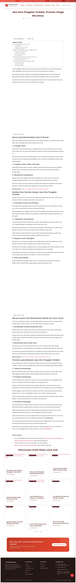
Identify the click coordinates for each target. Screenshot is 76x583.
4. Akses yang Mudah (18, 55)
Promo (57, 5)
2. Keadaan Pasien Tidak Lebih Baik (21, 47)
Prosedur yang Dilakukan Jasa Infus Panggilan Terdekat (23, 61)
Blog (53, 5)
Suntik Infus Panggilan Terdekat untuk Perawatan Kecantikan (35, 189)
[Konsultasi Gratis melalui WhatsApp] (72, 575)
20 (41, 531)
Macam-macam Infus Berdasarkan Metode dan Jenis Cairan (24, 56)
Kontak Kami (48, 5)
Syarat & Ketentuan (29, 574)
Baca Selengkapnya (10, 474)
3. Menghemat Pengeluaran (19, 48)
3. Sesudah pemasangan (19, 65)
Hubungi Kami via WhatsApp (59, 544)
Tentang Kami (29, 5)
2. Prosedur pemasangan (19, 64)
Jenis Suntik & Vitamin (38, 5)
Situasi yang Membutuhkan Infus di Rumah (21, 44)
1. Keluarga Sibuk (17, 45)
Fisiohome (42, 564)
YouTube (69, 580)
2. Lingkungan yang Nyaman (19, 52)
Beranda (22, 5)
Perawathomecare (11, 562)
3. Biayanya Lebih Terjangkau (19, 54)
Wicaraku (42, 566)
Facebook (57, 580)
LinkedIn (61, 580)
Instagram (65, 580)
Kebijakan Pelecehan (44, 568)
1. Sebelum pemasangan (19, 62)
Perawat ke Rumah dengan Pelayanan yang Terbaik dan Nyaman (36, 356)
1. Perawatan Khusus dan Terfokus (20, 51)
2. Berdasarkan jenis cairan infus (20, 59)
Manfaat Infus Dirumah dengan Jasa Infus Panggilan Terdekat (25, 49)
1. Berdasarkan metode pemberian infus (21, 58)
